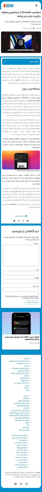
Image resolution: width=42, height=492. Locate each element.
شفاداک (26, 358)
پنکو (27, 390)
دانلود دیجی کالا (24, 430)
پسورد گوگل (25, 380)
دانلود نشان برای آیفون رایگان (20, 373)
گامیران (26, 388)
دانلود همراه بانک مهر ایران (20, 368)
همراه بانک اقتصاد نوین (19, 438)
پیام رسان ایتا (22, 462)
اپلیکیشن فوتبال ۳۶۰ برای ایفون (19, 415)
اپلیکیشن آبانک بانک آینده (19, 435)
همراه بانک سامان (21, 452)
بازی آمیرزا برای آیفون (23, 405)
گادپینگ (26, 408)
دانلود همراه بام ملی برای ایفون (19, 361)
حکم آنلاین (25, 427)
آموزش (17, 216)
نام (37, 269)
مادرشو (26, 375)
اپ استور (26, 396)
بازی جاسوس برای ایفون (21, 403)
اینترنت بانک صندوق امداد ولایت (19, 413)
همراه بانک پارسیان (21, 443)
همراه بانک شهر (22, 445)
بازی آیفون (26, 398)
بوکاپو (27, 422)
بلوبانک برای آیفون (23, 371)
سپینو (27, 385)
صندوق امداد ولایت (21, 465)
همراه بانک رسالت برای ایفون (20, 410)
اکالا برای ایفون (24, 378)
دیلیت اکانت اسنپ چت (21, 383)
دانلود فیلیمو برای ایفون (21, 418)
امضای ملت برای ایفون (22, 420)
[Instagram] (26, 483)
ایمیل (36, 278)
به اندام (26, 366)
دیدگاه (36, 243)
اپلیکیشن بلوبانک (21, 447)
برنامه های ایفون (23, 400)
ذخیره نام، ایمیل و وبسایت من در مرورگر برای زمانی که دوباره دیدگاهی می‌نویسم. (22, 297)
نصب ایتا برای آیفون (23, 363)
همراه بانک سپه (22, 455)
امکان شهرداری (22, 467)
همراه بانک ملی (22, 460)
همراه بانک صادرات (21, 457)
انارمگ (39, 21)
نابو (28, 425)
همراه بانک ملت (22, 450)
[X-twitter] (21, 483)
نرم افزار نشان (23, 440)
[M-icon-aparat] (15, 483)
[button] (4, 61)
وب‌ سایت (36, 286)
